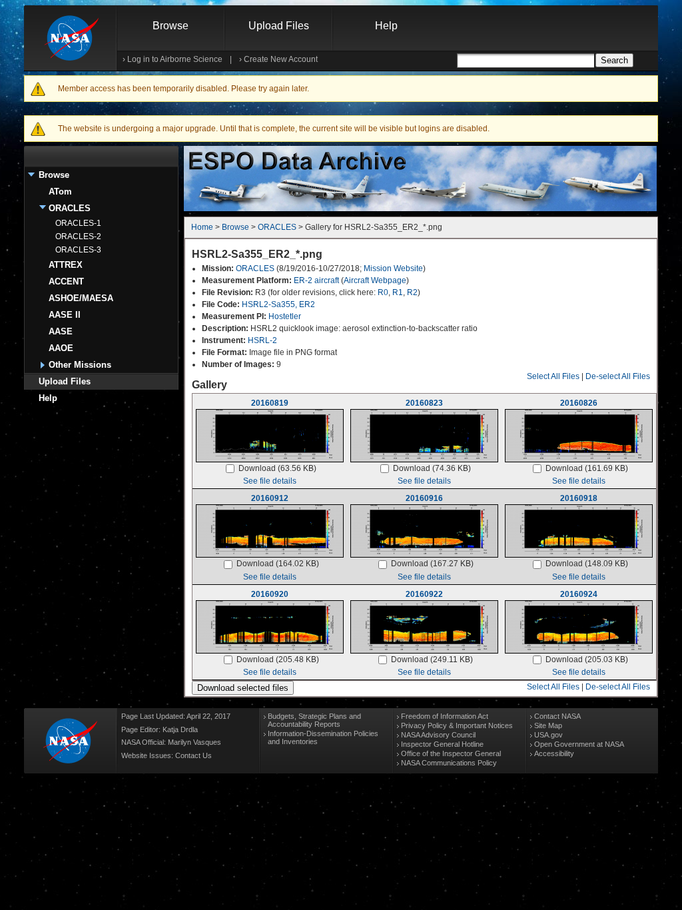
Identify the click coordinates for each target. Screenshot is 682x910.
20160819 (269, 403)
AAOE (61, 348)
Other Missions (80, 365)
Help (386, 25)
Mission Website (393, 268)
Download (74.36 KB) (432, 468)
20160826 (578, 403)
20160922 (424, 594)
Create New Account (281, 59)
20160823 (424, 403)
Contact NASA (557, 716)
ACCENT (66, 281)
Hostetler (284, 316)
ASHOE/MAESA (81, 298)
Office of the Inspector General (451, 753)
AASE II (65, 315)
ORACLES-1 (78, 223)
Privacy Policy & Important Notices (457, 725)
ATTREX (66, 265)
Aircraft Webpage (375, 280)
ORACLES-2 (78, 236)
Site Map (548, 725)
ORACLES (70, 208)
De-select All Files (617, 376)
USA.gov (548, 735)
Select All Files (553, 376)
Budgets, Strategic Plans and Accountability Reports (314, 720)
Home (202, 227)
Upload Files (278, 25)
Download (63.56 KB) (277, 468)
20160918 (578, 498)
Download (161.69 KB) (586, 468)
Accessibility (554, 753)
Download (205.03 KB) (586, 659)
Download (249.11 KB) (432, 659)
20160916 (424, 498)
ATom (60, 192)
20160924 (578, 594)
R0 (383, 292)
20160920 (269, 594)
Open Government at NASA (579, 744)
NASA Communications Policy (449, 763)
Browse (170, 25)
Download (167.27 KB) (432, 563)
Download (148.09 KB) (586, 563)
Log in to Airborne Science (174, 59)
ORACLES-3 (78, 249)
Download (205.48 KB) (277, 659)
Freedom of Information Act (444, 716)
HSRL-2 (262, 340)
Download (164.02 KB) (277, 563)
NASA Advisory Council (438, 735)
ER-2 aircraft (316, 280)
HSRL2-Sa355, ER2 (278, 304)
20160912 (269, 498)
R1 (397, 292)
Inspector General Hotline (442, 744)
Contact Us (193, 755)
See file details (269, 481)
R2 (412, 292)
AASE (61, 331)
